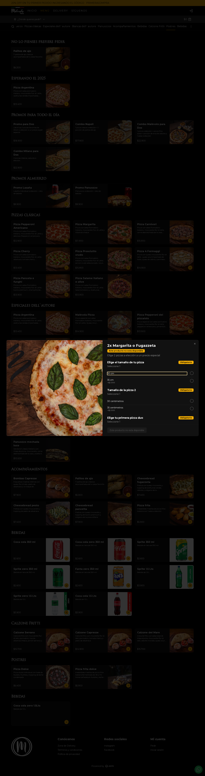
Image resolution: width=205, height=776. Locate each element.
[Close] (195, 344)
